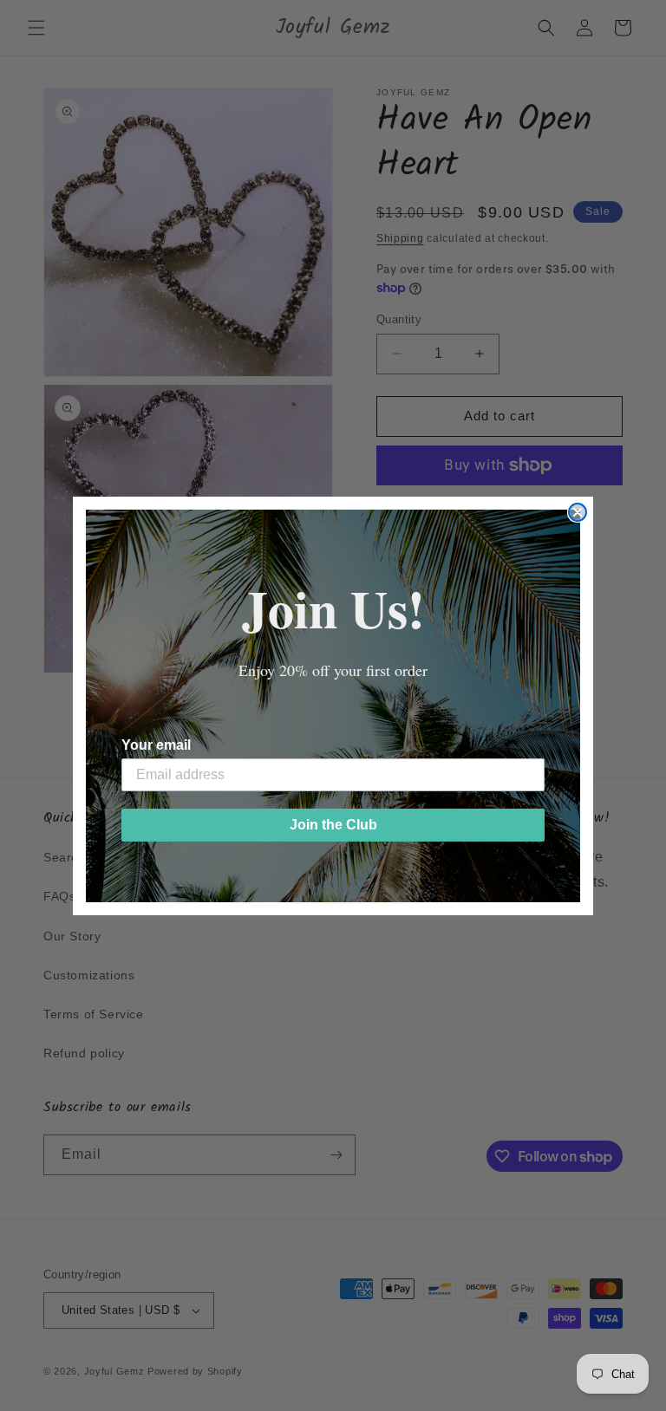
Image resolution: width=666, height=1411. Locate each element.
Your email (156, 745)
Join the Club (333, 824)
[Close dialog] (577, 512)
